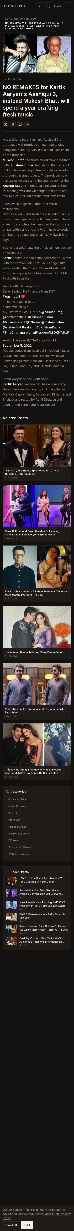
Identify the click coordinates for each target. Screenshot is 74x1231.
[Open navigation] (67, 6)
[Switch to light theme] (39, 6)
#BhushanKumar (40, 317)
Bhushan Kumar (21, 165)
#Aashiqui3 (11, 296)
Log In (58, 6)
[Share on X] (6, 124)
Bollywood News (25, 19)
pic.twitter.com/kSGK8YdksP (47, 332)
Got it (27, 1225)
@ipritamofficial (15, 317)
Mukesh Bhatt (13, 160)
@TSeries (33, 322)
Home (6, 19)
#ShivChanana (14, 332)
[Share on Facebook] (13, 124)
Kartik (7, 258)
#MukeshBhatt (14, 322)
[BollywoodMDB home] (14, 6)
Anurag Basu (12, 185)
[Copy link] (27, 124)
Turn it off (11, 1225)
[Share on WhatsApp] (20, 124)
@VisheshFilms (53, 322)
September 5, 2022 (17, 345)
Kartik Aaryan (13, 384)
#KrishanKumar (50, 327)
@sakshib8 (30, 327)
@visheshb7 (12, 327)
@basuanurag (52, 312)
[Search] (48, 6)
